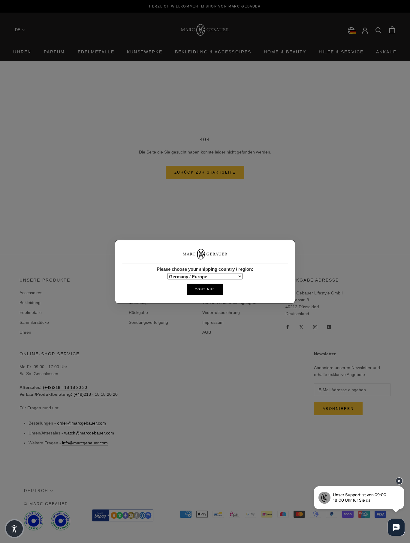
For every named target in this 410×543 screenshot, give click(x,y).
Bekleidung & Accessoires (213, 51)
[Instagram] (315, 326)
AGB (206, 332)
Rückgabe (138, 312)
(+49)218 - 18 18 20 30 (65, 387)
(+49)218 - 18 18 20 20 (96, 394)
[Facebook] (287, 326)
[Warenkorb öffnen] (392, 29)
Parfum (54, 51)
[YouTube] (329, 326)
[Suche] (378, 30)
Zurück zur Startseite (205, 172)
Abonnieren (338, 409)
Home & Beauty (285, 51)
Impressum (213, 322)
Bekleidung (30, 302)
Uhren (22, 51)
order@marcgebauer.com (81, 423)
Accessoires (31, 292)
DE (18, 30)
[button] (14, 528)
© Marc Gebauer (46, 504)
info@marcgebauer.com (85, 442)
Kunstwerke (144, 51)
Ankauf (386, 51)
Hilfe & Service (341, 51)
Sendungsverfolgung (148, 322)
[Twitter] (301, 326)
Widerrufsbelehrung (221, 312)
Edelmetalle (96, 51)
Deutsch (36, 490)
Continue (205, 289)
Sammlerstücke (34, 322)
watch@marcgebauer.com (89, 433)
